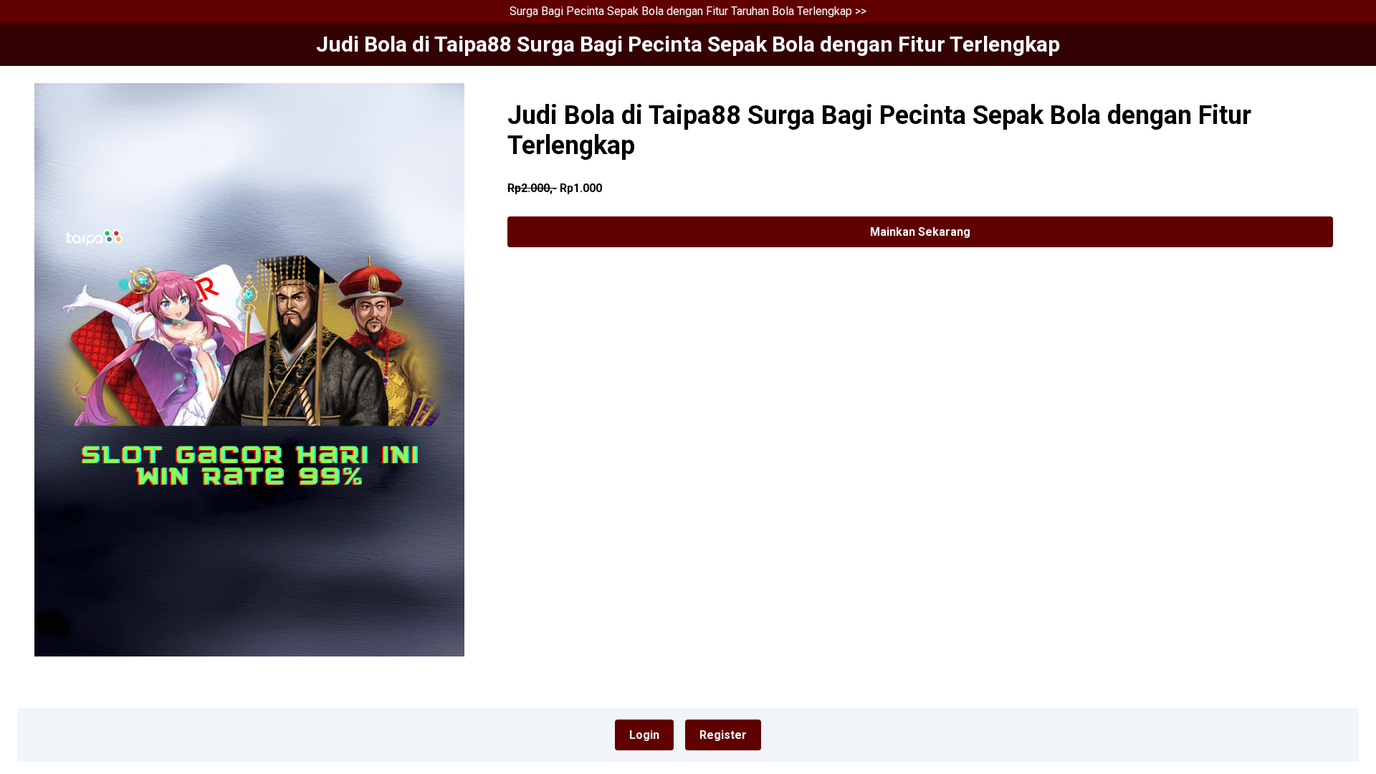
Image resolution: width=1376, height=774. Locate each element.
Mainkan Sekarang (920, 232)
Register (723, 735)
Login (644, 735)
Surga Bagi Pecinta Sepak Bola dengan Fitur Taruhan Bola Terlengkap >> (688, 11)
